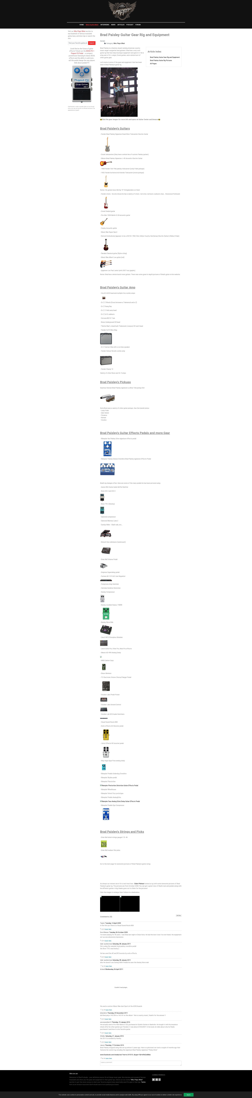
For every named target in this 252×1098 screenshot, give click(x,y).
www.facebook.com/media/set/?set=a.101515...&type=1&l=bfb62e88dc (125, 1055)
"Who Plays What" (137, 1080)
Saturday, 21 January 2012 (115, 1036)
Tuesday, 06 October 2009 (118, 932)
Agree (188, 1095)
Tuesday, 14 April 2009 (113, 923)
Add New (179, 915)
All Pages (153, 64)
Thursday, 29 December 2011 (117, 1013)
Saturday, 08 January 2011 (122, 944)
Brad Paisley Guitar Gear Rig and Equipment (165, 57)
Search (91, 43)
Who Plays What (79, 31)
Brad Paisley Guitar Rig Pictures (161, 60)
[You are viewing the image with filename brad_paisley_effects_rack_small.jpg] (110, 904)
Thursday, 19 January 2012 (121, 1022)
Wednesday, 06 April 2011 (114, 969)
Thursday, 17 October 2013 (114, 1045)
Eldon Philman (139, 884)
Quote (106, 929)
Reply (110, 929)
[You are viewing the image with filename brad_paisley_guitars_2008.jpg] (130, 904)
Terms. (143, 1082)
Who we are (73, 1073)
